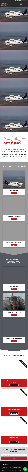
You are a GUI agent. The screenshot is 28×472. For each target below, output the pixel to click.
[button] (21, 4)
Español (19, 0)
